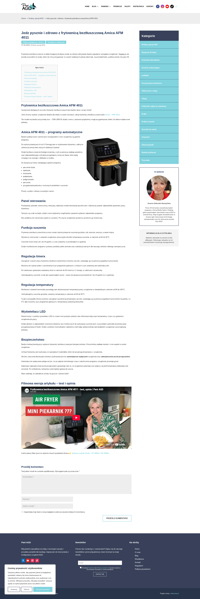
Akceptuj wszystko (42, 589)
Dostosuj (14, 589)
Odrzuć (26, 589)
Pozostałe (146, 160)
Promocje (117, 6)
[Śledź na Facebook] (23, 560)
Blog (94, 6)
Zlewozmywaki (148, 145)
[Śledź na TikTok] (37, 560)
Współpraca (138, 6)
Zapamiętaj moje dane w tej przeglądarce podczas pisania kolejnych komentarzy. (54, 512)
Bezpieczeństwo (30, 93)
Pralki (144, 114)
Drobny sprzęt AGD (38, 45)
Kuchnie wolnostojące (151, 68)
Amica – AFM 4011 (112, 115)
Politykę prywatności (103, 568)
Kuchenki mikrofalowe (151, 60)
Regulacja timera (30, 84)
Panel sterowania (30, 78)
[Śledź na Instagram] (32, 560)
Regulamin (91, 568)
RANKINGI (104, 6)
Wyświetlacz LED (30, 90)
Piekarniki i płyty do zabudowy (154, 106)
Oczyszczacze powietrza (152, 83)
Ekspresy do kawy (149, 52)
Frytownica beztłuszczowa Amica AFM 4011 (40, 72)
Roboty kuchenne (149, 152)
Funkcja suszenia (30, 81)
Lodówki (145, 75)
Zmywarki (146, 137)
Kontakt (149, 6)
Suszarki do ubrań (149, 129)
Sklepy (127, 6)
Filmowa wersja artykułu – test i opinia (38, 96)
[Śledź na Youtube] (28, 560)
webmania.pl (174, 593)
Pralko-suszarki (148, 122)
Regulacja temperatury (32, 87)
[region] (30, 579)
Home (87, 6)
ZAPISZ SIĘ (100, 574)
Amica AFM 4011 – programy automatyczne (40, 75)
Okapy (144, 99)
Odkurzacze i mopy (149, 91)
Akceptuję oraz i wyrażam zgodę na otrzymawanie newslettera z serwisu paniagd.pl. (101, 568)
